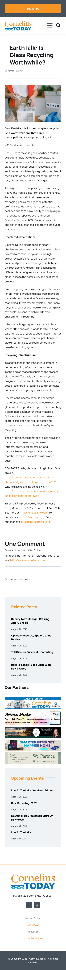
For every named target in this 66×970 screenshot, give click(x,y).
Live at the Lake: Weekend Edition (32, 790)
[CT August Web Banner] (33, 698)
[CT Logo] (18, 22)
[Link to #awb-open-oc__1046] (58, 25)
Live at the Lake (21, 832)
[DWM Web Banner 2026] (33, 753)
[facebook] (29, 905)
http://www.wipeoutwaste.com (28, 560)
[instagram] (37, 905)
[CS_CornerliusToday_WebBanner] (33, 728)
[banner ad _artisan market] (33, 711)
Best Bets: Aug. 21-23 (24, 803)
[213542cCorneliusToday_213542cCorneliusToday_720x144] (33, 741)
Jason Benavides (33, 938)
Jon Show (33, 925)
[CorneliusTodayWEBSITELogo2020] (33, 874)
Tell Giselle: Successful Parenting (32, 652)
